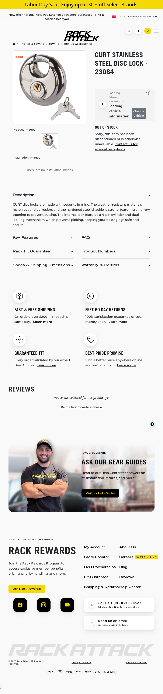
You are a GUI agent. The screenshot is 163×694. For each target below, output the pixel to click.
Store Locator (96, 557)
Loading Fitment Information (116, 97)
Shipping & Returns (101, 587)
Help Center (130, 587)
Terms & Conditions (136, 662)
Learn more (42, 322)
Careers (126, 557)
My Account (94, 547)
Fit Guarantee (96, 577)
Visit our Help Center (100, 493)
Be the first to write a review (81, 407)
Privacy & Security (81, 662)
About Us (127, 547)
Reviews (126, 577)
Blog (123, 567)
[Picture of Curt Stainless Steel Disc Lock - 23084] (49, 87)
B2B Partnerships (100, 567)
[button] (81, 406)
